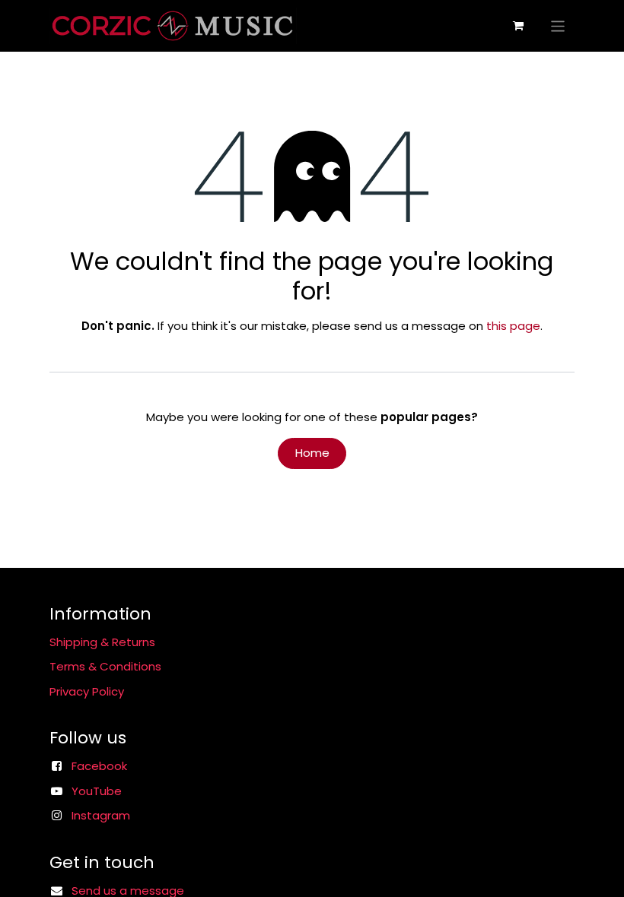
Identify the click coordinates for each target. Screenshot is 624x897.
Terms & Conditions (105, 666)
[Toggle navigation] (558, 25)
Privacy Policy (86, 691)
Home (312, 453)
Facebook (99, 766)
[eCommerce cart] (518, 26)
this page (513, 326)
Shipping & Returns (102, 642)
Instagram (101, 815)
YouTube (97, 791)
